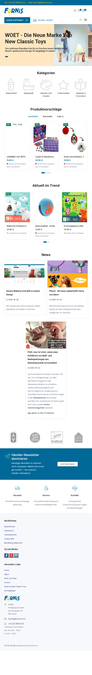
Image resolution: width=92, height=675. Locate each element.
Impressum (9, 530)
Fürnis (6, 570)
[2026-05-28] (7, 299)
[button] (5, 42)
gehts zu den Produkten (41, 413)
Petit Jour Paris (10, 578)
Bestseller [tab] (47, 116)
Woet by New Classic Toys (15, 586)
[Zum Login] (75, 11)
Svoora (7, 582)
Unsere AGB (9, 539)
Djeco (6, 574)
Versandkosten (10, 535)
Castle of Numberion (44, 157)
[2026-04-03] (50, 299)
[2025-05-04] (29, 368)
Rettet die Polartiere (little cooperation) (24, 226)
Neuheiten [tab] (33, 116)
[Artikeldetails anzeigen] (8, 140)
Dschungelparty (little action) (77, 226)
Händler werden (45, 20)
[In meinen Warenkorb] (8, 134)
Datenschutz (9, 526)
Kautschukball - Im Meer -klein (48, 226)
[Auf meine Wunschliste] (8, 145)
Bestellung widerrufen (13, 543)
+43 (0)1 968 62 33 (16, 2)
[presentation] (6, 88)
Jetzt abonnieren (67, 464)
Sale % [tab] (60, 116)
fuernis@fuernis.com (42, 2)
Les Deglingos (10, 590)
